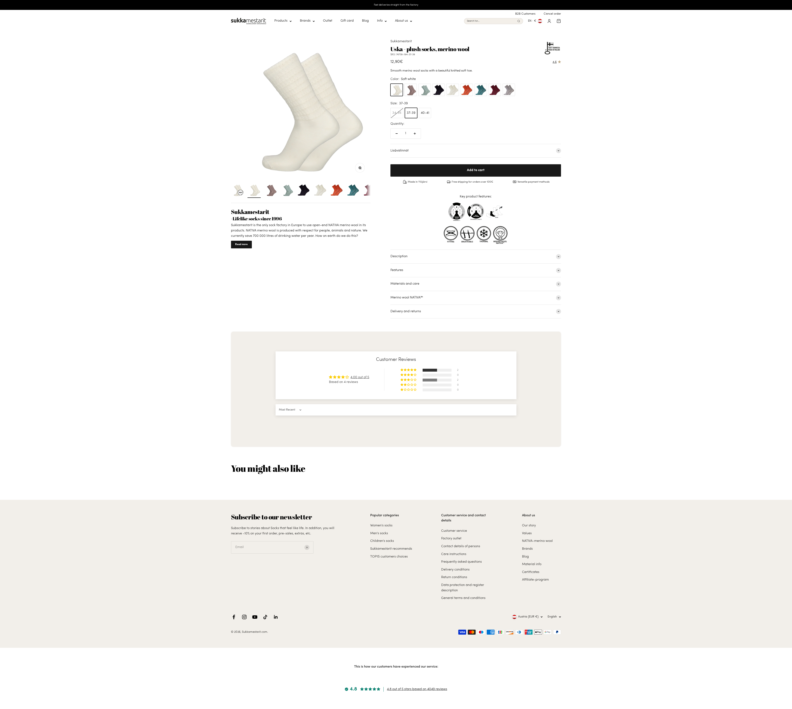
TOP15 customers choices (389, 556)
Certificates (530, 572)
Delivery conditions (455, 569)
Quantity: (397, 124)
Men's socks (379, 533)
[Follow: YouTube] (255, 617)
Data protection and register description (462, 587)
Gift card (347, 21)
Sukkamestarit (401, 41)
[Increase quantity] (415, 134)
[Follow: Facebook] (234, 617)
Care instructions (453, 554)
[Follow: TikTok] (265, 617)
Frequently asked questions (461, 561)
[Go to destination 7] (353, 190)
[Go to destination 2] (270, 190)
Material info (531, 564)
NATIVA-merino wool (537, 541)
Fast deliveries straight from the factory (396, 5)
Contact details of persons (460, 546)
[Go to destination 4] (303, 190)
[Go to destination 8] (369, 190)
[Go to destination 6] (336, 190)
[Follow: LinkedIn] (276, 617)
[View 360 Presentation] (237, 190)
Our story (529, 525)
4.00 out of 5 (359, 377)
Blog (365, 21)
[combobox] (491, 21)
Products (281, 21)
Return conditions (454, 577)
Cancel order (552, 13)
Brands (305, 21)
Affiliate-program (535, 579)
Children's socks (382, 541)
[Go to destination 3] (287, 190)
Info (380, 21)
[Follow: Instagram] (244, 617)
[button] (409, 370)
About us (401, 21)
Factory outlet (451, 538)
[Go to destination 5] (320, 190)
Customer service (454, 531)
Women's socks (381, 525)
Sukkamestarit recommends (391, 549)
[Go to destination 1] (254, 190)
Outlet (327, 21)
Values (527, 533)
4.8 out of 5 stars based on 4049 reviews (417, 689)
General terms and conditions (463, 598)
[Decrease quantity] (397, 134)
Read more (241, 244)
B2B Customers (525, 13)
